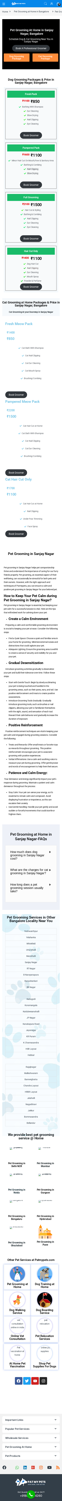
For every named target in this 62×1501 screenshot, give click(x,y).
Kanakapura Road (31, 1024)
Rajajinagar (31, 1067)
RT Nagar (31, 968)
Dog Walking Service (17, 1311)
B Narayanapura (31, 975)
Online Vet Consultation (17, 1337)
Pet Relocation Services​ (44, 1337)
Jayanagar (31, 1030)
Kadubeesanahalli (31, 1011)
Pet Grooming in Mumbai (45, 1165)
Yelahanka (31, 937)
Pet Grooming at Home (17, 1285)
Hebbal (31, 1055)
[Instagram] (43, 1381)
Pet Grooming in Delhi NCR (16, 1165)
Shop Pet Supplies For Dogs (44, 1365)
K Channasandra (31, 1042)
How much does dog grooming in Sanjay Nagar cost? (27, 855)
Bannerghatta (31, 1079)
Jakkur (31, 1110)
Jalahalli (31, 1098)
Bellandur (31, 1123)
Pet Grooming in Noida (16, 1191)
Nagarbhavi (31, 1104)
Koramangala (31, 1005)
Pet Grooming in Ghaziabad (16, 1244)
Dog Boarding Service (44, 1311)
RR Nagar (31, 987)
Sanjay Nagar (31, 962)
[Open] (4, 3)
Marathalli (31, 956)
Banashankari (31, 981)
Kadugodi (31, 999)
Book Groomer (30, 135)
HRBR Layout (31, 1092)
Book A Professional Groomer (31, 48)
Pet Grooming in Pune (45, 1243)
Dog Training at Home (44, 1285)
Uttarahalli (31, 950)
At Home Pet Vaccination (17, 1365)
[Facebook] (18, 1381)
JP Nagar (31, 1018)
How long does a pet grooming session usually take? (26, 888)
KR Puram (31, 1036)
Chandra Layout (30, 1085)
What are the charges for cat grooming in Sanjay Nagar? (29, 871)
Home (5, 11)
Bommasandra (31, 1117)
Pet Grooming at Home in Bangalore (31, 11)
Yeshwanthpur (31, 931)
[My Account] (51, 3)
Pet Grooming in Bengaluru (16, 1217)
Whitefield (31, 943)
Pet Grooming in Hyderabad (45, 1217)
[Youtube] (35, 1381)
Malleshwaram (31, 1073)
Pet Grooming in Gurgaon (45, 1191)
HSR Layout (31, 1049)
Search (45, 3)
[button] (31, 855)
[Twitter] (27, 1381)
